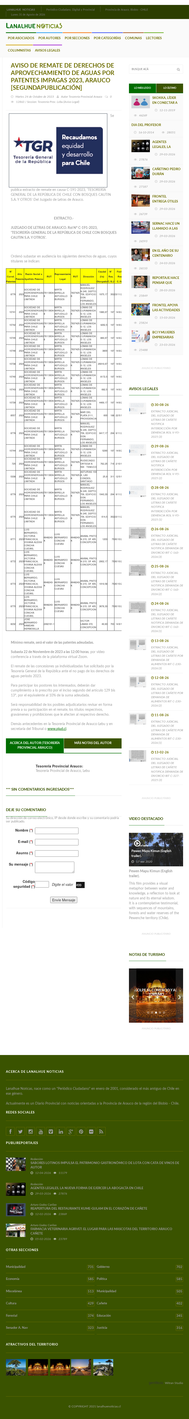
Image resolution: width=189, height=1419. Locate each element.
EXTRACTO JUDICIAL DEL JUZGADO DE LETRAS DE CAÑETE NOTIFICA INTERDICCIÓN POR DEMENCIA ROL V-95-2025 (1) (165, 507)
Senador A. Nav (50, 1328)
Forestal (50, 1316)
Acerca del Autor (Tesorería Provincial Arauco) (35, 745)
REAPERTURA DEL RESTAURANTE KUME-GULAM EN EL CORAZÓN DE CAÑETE (89, 1208)
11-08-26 (162, 715)
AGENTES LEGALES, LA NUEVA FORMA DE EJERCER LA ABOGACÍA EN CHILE (87, 1188)
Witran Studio (174, 1383)
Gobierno (139, 1267)
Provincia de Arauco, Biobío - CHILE (126, 9)
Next (179, 995)
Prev (132, 995)
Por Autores (49, 38)
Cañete (139, 1303)
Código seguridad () (24, 884)
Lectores (154, 38)
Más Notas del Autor (92, 743)
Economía (50, 1279)
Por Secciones (77, 38)
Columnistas (19, 50)
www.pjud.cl (56, 729)
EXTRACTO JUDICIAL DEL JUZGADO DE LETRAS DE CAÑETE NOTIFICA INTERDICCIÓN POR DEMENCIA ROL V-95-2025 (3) (165, 424)
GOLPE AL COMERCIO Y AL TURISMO (156, 993)
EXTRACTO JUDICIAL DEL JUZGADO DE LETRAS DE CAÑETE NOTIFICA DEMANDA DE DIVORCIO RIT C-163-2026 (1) (167, 621)
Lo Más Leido (142, 88)
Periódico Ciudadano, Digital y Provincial (70, 9)
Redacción (37, 1159)
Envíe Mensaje (63, 899)
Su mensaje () (21, 864)
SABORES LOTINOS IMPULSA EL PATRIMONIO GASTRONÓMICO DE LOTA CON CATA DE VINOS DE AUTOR (105, 1165)
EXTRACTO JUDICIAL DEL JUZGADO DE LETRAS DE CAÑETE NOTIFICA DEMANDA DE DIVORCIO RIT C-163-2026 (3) (167, 546)
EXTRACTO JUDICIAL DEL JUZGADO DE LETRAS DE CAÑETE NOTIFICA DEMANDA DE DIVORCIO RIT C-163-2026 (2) (167, 583)
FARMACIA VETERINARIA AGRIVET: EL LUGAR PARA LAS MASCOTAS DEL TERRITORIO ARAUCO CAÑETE (101, 1231)
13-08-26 (162, 641)
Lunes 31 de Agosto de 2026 (28, 14)
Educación (139, 1316)
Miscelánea (50, 1291)
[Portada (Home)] (40, 9)
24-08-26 (162, 603)
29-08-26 (162, 446)
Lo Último (169, 88)
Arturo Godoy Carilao (44, 1204)
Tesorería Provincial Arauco (85, 96)
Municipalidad (50, 1267)
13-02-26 (162, 752)
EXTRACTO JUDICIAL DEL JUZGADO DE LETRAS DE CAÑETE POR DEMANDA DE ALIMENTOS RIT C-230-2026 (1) (167, 732)
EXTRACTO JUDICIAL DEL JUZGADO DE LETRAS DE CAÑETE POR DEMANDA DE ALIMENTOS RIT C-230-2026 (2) (167, 695)
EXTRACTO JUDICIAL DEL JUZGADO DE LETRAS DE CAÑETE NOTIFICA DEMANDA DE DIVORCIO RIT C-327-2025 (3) (167, 769)
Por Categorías (107, 38)
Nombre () (24, 830)
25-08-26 (162, 566)
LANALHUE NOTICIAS (21, 9)
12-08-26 (162, 678)
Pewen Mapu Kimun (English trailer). (151, 854)
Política (139, 1279)
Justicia (139, 1328)
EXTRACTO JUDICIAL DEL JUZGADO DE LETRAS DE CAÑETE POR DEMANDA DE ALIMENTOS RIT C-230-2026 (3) (167, 658)
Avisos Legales (47, 50)
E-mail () (25, 841)
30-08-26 (162, 405)
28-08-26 (162, 488)
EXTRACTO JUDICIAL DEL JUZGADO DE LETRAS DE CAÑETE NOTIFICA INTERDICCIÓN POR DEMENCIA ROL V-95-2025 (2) (165, 465)
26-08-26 (162, 529)
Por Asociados (21, 38)
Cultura (50, 1303)
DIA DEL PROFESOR (146, 125)
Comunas (133, 38)
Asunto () (24, 852)
